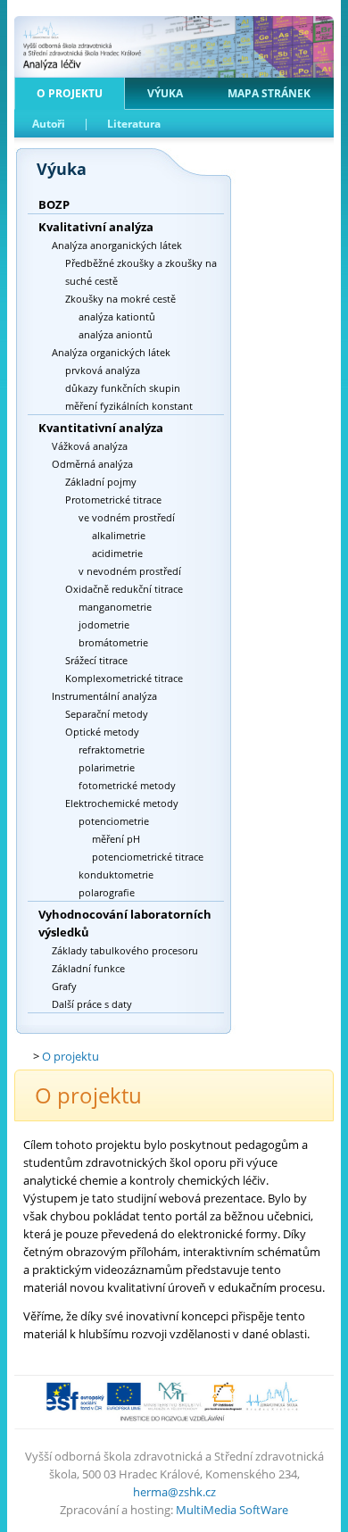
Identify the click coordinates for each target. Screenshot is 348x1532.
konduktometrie (116, 874)
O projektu (70, 93)
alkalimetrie (118, 535)
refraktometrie (112, 749)
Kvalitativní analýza (95, 227)
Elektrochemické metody (121, 803)
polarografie (107, 892)
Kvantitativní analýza (100, 428)
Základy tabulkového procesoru (125, 950)
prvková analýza (102, 370)
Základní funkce (88, 968)
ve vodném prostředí (127, 517)
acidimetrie (117, 553)
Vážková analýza (90, 446)
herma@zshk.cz (174, 1492)
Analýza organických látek (111, 352)
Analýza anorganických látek (117, 245)
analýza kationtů (117, 316)
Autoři (48, 123)
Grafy (64, 986)
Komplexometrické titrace (124, 678)
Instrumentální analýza (104, 696)
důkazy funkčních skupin (122, 388)
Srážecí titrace (96, 660)
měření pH (116, 838)
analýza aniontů (116, 334)
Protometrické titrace (113, 499)
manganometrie (115, 606)
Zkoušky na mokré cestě (120, 298)
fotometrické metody (127, 785)
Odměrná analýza (92, 463)
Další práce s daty (92, 1004)
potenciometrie (114, 821)
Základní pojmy (101, 481)
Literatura (134, 123)
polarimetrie (107, 767)
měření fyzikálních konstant (129, 405)
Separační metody (106, 713)
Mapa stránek (269, 93)
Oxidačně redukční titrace (124, 588)
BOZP (54, 204)
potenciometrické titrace (147, 856)
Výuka (165, 93)
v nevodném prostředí (130, 571)
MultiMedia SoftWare (232, 1510)
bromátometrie (113, 642)
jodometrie (104, 624)
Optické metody (102, 731)
